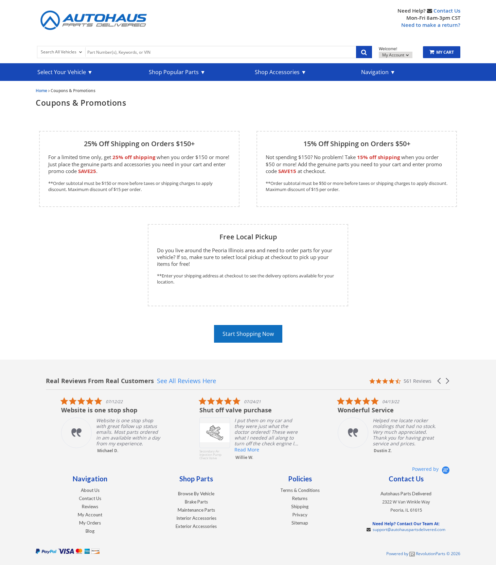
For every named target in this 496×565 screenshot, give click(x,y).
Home (41, 90)
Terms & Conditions (300, 490)
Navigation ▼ (378, 72)
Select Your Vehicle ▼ (65, 72)
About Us (90, 490)
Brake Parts (196, 501)
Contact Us (446, 10)
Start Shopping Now (248, 334)
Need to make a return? (430, 25)
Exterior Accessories (196, 526)
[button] (440, 381)
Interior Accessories (196, 518)
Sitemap (299, 523)
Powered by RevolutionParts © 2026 (423, 554)
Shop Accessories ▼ (280, 72)
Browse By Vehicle (196, 493)
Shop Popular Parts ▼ (177, 72)
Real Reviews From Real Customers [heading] (100, 381)
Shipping (299, 506)
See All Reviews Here (186, 381)
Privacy (300, 514)
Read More (231, 449)
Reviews (90, 506)
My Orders (90, 523)
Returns (299, 498)
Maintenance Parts (196, 510)
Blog (90, 531)
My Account (393, 55)
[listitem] (97, 425)
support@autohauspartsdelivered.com (409, 529)
